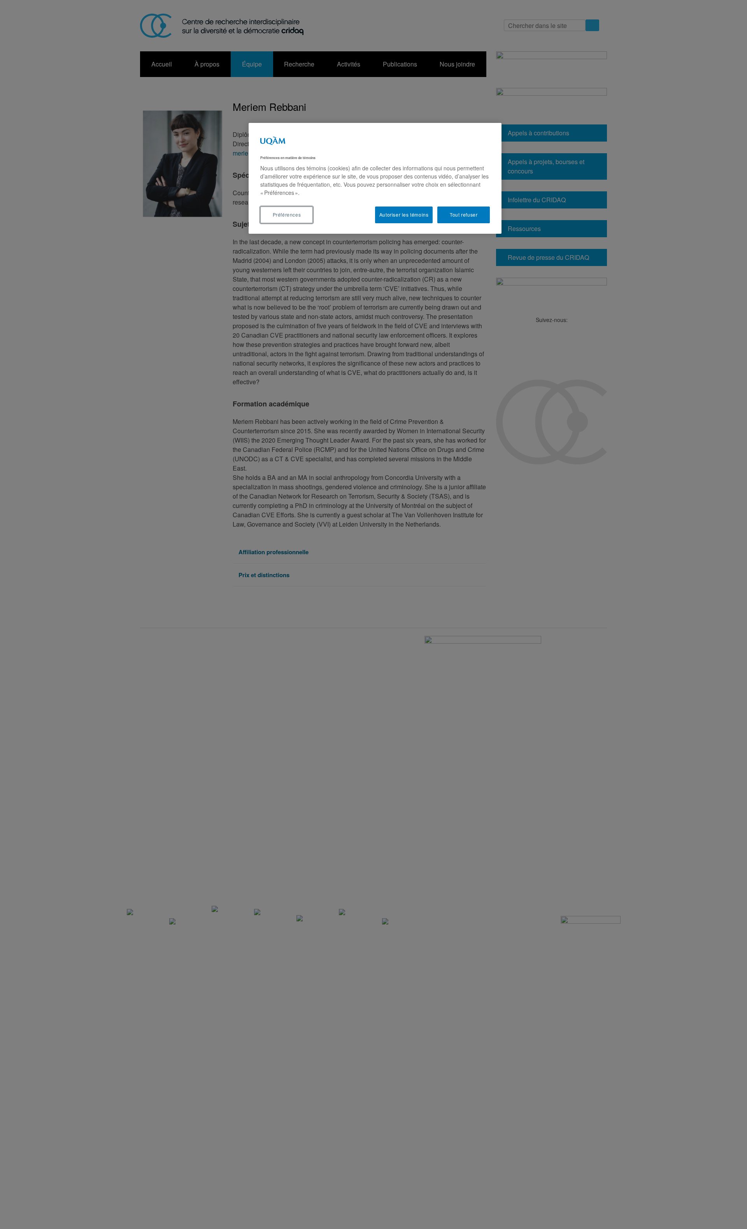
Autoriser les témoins (404, 214)
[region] (375, 178)
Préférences (287, 214)
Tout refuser (463, 214)
